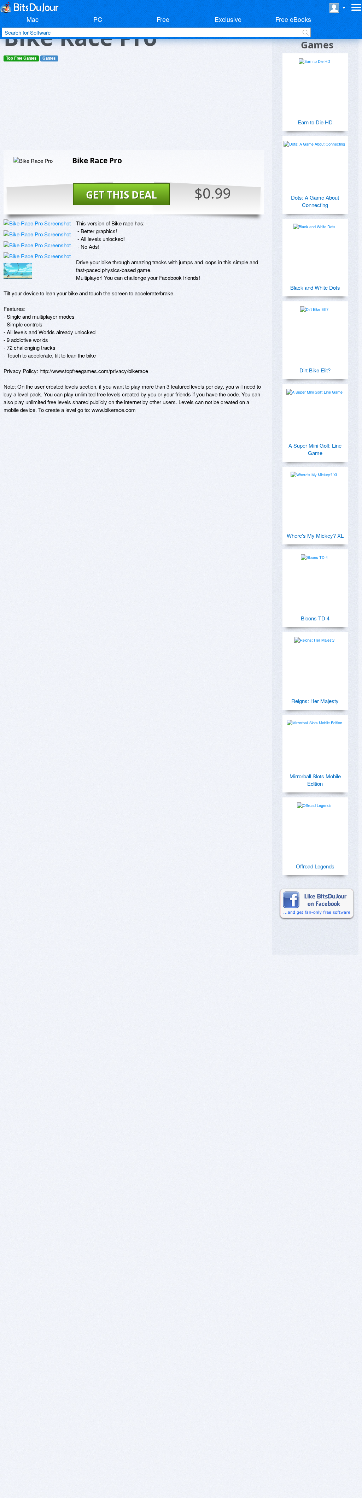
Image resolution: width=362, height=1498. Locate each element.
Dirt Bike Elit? (315, 370)
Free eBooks (293, 19)
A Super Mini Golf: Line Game (314, 449)
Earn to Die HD (315, 122)
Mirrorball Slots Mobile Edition (315, 779)
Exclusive (228, 19)
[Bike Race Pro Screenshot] (37, 223)
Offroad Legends (315, 866)
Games (49, 58)
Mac (33, 19)
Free (163, 19)
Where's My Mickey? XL (315, 535)
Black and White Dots (315, 287)
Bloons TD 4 (315, 618)
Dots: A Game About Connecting (315, 201)
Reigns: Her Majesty (315, 700)
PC (97, 19)
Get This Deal (121, 194)
